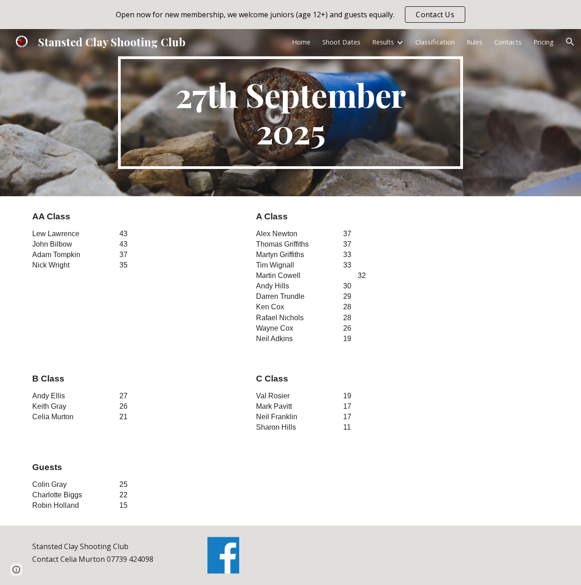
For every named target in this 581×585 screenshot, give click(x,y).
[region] (290, 14)
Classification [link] (435, 41)
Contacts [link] (508, 41)
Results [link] (383, 41)
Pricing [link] (543, 41)
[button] (570, 42)
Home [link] (301, 41)
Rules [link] (475, 41)
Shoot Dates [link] (341, 41)
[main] (290, 112)
